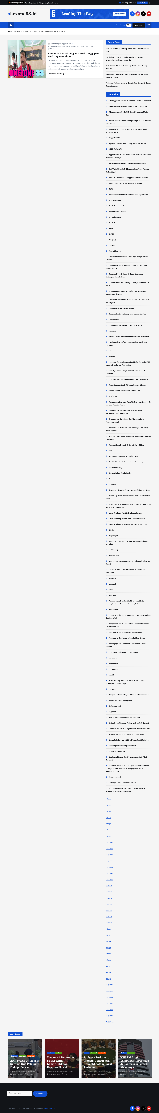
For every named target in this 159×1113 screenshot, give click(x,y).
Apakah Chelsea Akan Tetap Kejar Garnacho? (128, 143)
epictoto (109, 885)
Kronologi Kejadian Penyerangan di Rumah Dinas (129, 490)
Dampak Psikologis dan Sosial (121, 308)
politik (111, 675)
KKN (110, 450)
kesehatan (113, 396)
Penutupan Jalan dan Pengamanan (123, 652)
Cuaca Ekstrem (115, 251)
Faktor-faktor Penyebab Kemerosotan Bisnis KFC (129, 336)
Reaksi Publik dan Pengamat (120, 700)
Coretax (112, 245)
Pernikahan (113, 663)
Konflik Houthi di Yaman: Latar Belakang (126, 462)
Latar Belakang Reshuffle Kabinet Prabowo (127, 518)
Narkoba (112, 578)
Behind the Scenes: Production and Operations (128, 194)
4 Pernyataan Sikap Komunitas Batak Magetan (63, 46)
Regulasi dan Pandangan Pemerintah (124, 717)
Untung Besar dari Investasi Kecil (122, 782)
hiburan (112, 351)
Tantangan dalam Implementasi (122, 745)
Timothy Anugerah (117, 751)
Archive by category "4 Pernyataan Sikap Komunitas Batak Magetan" (40, 31)
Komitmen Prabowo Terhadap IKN (123, 456)
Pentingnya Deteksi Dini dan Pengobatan (126, 632)
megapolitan (114, 555)
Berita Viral (113, 223)
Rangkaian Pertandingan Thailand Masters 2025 (129, 695)
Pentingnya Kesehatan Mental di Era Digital (127, 638)
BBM (110, 189)
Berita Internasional (117, 211)
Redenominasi (115, 706)
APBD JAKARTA (115, 149)
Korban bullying (115, 467)
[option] (25, 1058)
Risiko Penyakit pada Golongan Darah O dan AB (129, 723)
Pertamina (113, 669)
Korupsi (112, 479)
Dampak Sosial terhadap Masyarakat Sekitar (127, 314)
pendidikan (113, 609)
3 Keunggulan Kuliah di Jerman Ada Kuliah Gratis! (130, 100)
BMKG (111, 234)
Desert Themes (49, 1108)
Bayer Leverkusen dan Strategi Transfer (125, 183)
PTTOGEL (109, 1022)
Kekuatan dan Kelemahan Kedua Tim (124, 390)
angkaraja (109, 842)
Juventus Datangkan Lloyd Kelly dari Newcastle (128, 379)
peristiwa (112, 658)
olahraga (112, 595)
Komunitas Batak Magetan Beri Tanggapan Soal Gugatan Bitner (73, 55)
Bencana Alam (115, 200)
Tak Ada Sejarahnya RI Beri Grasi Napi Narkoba (129, 740)
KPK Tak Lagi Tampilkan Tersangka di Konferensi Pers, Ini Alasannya (134, 1062)
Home (10, 31)
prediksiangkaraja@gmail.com (61, 44)
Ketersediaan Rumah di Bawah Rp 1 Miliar (126, 445)
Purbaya (112, 689)
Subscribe (139, 25)
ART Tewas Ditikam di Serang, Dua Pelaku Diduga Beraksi (24, 1064)
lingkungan (113, 535)
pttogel (108, 953)
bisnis (111, 228)
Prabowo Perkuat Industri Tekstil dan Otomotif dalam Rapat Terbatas (97, 1062)
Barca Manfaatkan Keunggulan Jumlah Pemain (128, 177)
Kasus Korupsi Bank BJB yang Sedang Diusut (127, 385)
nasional (112, 584)
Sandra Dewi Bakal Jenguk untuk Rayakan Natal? (129, 728)
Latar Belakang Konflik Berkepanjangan (125, 513)
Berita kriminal (115, 217)
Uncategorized (115, 777)
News (111, 589)
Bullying (112, 239)
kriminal (112, 484)
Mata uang (113, 550)
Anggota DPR (114, 138)
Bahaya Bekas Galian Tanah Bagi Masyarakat (127, 163)
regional (112, 711)
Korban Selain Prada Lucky (120, 473)
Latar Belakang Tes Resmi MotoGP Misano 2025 (129, 524)
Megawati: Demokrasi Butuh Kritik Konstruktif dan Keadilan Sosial (60, 1062)
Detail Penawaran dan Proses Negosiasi (125, 325)
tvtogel (108, 929)
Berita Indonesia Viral (118, 206)
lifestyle (112, 530)
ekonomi (112, 331)
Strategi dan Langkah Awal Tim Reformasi (126, 734)
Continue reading (56, 73)
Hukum (112, 356)
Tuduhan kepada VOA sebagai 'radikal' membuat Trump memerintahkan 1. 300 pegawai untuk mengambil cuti (127, 768)
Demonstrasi (114, 319)
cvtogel (108, 799)
